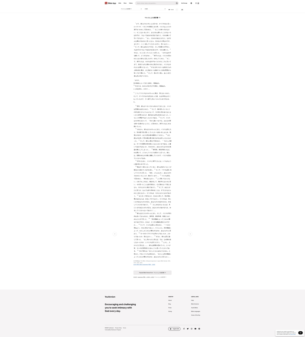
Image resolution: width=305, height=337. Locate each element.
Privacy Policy (118, 327)
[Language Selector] (191, 3)
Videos (131, 3)
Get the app (184, 3)
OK (300, 332)
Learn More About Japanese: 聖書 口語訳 (144, 264)
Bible (120, 3)
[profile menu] (197, 3)
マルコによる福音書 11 (126, 8)
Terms (124, 327)
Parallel (172, 9)
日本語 (135, 277)
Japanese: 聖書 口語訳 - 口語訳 (146, 277)
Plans (125, 3)
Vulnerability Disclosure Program (113, 329)
